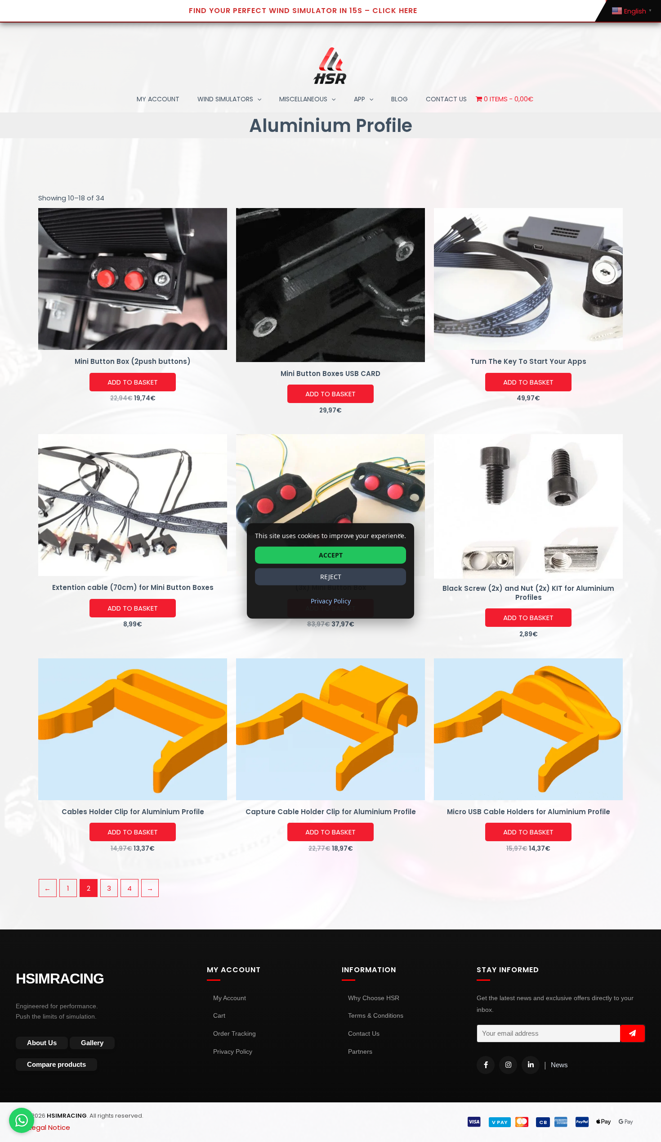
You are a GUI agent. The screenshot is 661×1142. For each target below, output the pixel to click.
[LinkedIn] (531, 1065)
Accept (331, 555)
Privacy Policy (232, 1051)
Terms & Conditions (375, 1015)
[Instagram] (508, 1065)
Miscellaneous (303, 99)
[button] (257, 99)
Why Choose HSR (373, 998)
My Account (158, 99)
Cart (219, 1015)
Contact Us (364, 1033)
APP (359, 99)
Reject (330, 576)
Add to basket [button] (132, 382)
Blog (399, 99)
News (559, 1065)
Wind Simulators (225, 99)
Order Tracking (234, 1033)
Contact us (446, 99)
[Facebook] (486, 1065)
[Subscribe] (632, 1033)
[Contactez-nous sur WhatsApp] (21, 1120)
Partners (360, 1051)
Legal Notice (49, 1127)
